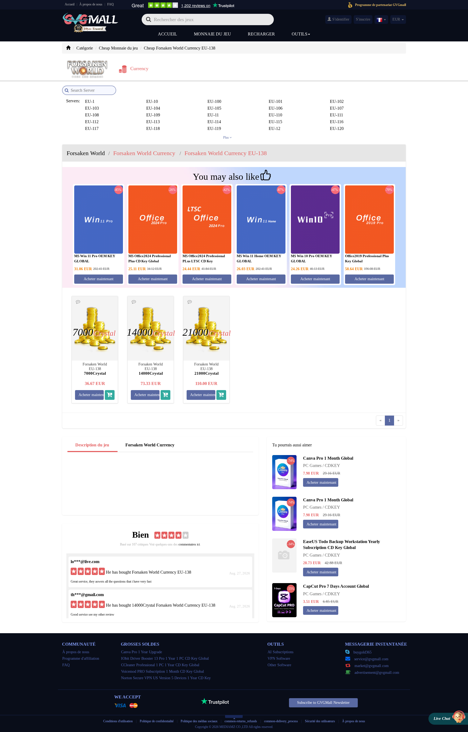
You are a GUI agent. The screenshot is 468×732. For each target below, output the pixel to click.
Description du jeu (92, 445)
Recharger (261, 34)
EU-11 (213, 115)
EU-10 (152, 101)
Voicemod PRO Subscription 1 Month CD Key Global (162, 671)
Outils (299, 34)
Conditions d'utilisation (118, 721)
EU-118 (153, 128)
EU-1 (90, 101)
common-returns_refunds (241, 721)
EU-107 (337, 108)
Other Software (279, 665)
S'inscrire (363, 19)
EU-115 (275, 121)
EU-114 (214, 121)
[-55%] (284, 599)
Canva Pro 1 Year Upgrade (141, 652)
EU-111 (336, 115)
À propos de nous (90, 4)
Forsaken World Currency (149, 445)
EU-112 (92, 121)
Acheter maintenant (98, 279)
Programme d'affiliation (80, 658)
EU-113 (153, 121)
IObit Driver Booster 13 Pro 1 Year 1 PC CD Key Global (165, 658)
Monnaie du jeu (212, 34)
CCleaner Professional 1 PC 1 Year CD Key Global (160, 665)
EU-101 (275, 101)
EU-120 (337, 128)
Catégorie (84, 48)
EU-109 (153, 115)
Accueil (69, 4)
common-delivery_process (281, 721)
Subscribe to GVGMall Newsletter (323, 703)
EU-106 (275, 108)
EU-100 (214, 101)
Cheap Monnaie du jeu (118, 48)
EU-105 (214, 108)
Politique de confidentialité (157, 721)
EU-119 (214, 128)
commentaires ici (189, 544)
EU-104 (153, 108)
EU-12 (274, 128)
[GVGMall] (90, 17)
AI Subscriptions (280, 652)
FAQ (110, 4)
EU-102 (337, 101)
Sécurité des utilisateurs (320, 721)
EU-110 (275, 115)
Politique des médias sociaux (199, 721)
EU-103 (92, 108)
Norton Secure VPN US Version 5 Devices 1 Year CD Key (166, 678)
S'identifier (340, 19)
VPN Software (279, 658)
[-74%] (284, 471)
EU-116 (336, 121)
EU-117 (92, 128)
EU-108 (92, 115)
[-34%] (284, 555)
